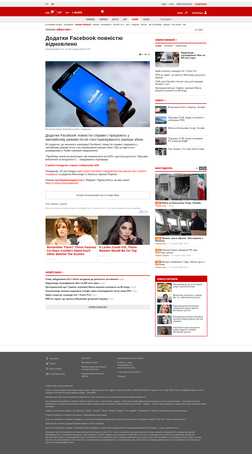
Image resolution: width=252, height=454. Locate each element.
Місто (115, 19)
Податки (135, 24)
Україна (103, 19)
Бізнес (135, 19)
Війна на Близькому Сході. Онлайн (186, 128)
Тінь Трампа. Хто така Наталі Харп (186, 149)
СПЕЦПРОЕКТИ (201, 4)
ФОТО (171, 4)
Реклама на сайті (89, 362)
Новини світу (160, 206)
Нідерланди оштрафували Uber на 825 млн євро (75, 283)
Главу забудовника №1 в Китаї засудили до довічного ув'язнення (84, 279)
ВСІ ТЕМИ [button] (198, 29)
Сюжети (159, 100)
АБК (184, 24)
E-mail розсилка (57, 374)
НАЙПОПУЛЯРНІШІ (184, 4)
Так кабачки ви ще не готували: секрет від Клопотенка (188, 285)
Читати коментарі (97, 307)
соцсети (63, 204)
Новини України (162, 255)
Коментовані (181, 46)
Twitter (53, 364)
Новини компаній (83, 24)
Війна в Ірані (63, 29)
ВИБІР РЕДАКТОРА (163, 168)
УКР (52, 4)
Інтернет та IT (118, 24)
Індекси (166, 24)
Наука (146, 19)
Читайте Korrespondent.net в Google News (97, 195)
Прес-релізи (176, 24)
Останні (158, 46)
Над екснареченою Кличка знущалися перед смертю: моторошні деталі (186, 308)
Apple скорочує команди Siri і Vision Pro (71, 295)
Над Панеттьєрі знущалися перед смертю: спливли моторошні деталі (186, 329)
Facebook (54, 204)
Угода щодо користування (128, 372)
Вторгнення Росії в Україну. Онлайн (186, 107)
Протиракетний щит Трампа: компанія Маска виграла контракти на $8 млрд (90, 287)
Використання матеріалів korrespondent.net (93, 368)
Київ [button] (47, 12)
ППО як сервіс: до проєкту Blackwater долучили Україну (79, 299)
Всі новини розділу (53, 24)
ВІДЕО (164, 4)
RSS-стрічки (55, 369)
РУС (47, 4)
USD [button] (67, 12)
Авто (128, 24)
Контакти (85, 358)
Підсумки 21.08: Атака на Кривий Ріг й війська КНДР (185, 139)
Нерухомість (106, 24)
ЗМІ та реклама (155, 24)
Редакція (121, 376)
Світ (125, 19)
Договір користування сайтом (130, 358)
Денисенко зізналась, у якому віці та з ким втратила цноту (187, 296)
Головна (90, 19)
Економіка (68, 24)
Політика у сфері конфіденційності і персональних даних (126, 365)
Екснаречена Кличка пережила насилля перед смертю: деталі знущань (188, 319)
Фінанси (95, 24)
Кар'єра (144, 24)
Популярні (168, 46)
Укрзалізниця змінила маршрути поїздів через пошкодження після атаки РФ (91, 291)
